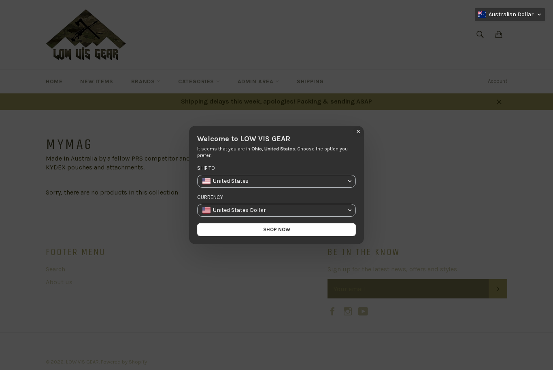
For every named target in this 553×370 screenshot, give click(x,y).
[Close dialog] (358, 131)
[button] (510, 14)
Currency (210, 197)
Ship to (206, 168)
